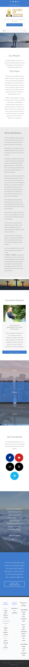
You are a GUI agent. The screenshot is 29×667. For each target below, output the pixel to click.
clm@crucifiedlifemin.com (14, 5)
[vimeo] (14, 476)
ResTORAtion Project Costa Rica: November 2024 (23, 649)
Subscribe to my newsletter (14, 611)
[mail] (10, 467)
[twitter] (19, 467)
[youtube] (19, 457)
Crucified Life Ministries (24, 604)
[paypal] (10, 457)
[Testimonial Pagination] (12, 539)
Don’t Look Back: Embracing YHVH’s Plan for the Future (23, 632)
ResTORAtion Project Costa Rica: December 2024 (23, 615)
